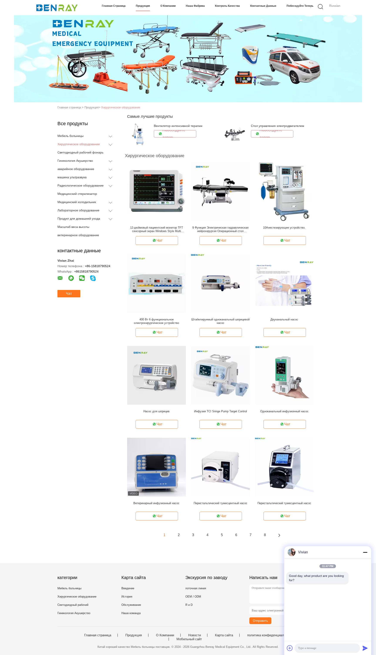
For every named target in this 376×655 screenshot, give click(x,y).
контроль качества (227, 5)
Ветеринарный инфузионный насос (156, 503)
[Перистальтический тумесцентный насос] (220, 467)
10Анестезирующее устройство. (284, 227)
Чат (69, 293)
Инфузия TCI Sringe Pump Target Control (220, 411)
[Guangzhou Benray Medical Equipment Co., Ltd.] (57, 7)
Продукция (143, 5)
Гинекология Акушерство (75, 160)
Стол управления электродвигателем (277, 126)
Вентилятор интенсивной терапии (178, 126)
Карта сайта (224, 635)
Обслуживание (131, 604)
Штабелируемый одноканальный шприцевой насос (220, 321)
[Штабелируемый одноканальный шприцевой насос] (220, 283)
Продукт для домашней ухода (78, 218)
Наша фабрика (195, 5)
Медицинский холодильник (76, 202)
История (126, 596)
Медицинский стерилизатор (77, 193)
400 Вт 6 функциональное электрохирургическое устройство (156, 321)
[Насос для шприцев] (156, 375)
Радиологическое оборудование (80, 185)
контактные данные (263, 5)
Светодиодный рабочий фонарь (80, 152)
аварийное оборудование (75, 169)
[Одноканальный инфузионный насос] (284, 375)
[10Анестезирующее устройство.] (284, 191)
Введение (127, 588)
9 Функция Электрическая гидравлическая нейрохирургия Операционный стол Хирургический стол (220, 229)
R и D (189, 604)
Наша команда (131, 613)
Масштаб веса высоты (73, 227)
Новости (194, 635)
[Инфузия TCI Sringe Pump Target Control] (220, 375)
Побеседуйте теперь (300, 5)
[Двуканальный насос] (284, 283)
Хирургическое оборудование (120, 107)
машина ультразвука (72, 177)
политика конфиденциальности (270, 635)
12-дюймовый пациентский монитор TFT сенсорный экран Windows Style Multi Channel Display (156, 229)
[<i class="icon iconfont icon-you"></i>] (279, 535)
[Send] (365, 648)
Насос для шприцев (156, 411)
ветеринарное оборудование (78, 235)
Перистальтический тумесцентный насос (220, 503)
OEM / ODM (193, 596)
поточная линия (195, 588)
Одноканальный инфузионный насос (284, 411)
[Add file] (290, 648)
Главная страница (114, 5)
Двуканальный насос (284, 319)
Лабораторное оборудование (78, 210)
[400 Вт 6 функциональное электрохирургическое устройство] (156, 283)
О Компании (168, 5)
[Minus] (365, 552)
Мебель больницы (70, 136)
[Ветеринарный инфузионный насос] (156, 467)
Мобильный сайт (189, 639)
